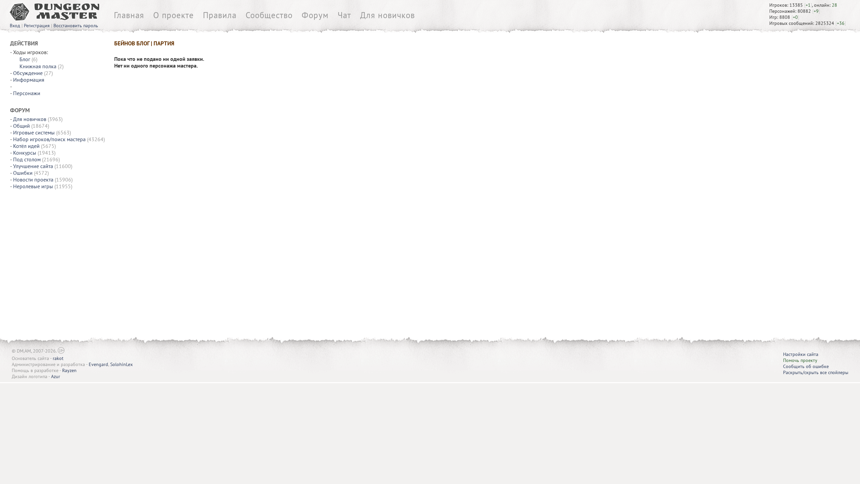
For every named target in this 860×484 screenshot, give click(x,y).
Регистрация (37, 26)
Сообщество (269, 15)
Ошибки (23, 172)
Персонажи (26, 93)
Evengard (98, 364)
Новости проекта (33, 179)
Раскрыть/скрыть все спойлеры (815, 372)
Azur (55, 376)
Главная (129, 15)
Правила (219, 15)
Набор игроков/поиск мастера (49, 139)
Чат (344, 15)
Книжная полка (37, 66)
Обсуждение (28, 73)
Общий (21, 125)
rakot (58, 358)
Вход (15, 26)
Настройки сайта (800, 354)
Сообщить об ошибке (806, 366)
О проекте (173, 15)
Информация (28, 79)
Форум (315, 15)
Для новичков (387, 15)
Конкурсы (24, 152)
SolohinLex (121, 364)
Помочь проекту (800, 360)
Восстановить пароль (75, 26)
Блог (24, 59)
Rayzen (69, 370)
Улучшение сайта (33, 166)
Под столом (27, 159)
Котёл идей (26, 146)
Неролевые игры (33, 186)
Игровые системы (34, 132)
